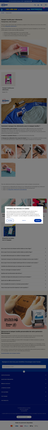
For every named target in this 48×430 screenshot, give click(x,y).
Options (24, 220)
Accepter (38, 220)
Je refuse (10, 220)
